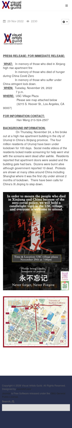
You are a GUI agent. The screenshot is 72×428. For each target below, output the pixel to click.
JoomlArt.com (23, 389)
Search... (7, 401)
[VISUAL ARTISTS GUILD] (16, 5)
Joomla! (6, 393)
